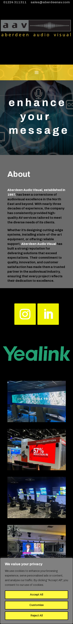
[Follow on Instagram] (25, 314)
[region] (36, 591)
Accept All (36, 594)
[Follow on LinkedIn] (48, 314)
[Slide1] (36, 421)
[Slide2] (36, 517)
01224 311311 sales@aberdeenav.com (36, 2)
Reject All (37, 615)
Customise (36, 605)
